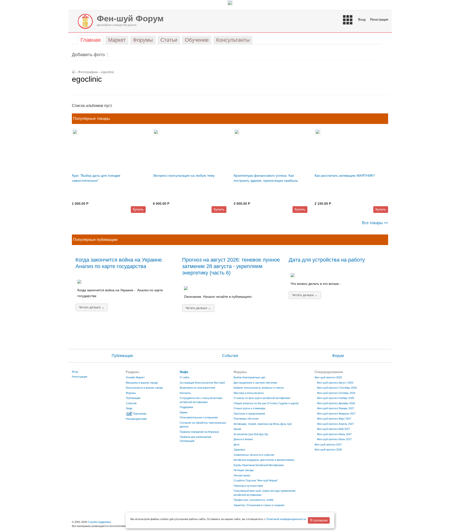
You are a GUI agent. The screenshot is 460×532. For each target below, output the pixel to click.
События (230, 356)
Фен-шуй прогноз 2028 (328, 449)
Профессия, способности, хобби (253, 499)
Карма (183, 412)
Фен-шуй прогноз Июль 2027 (334, 439)
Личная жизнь (242, 475)
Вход (362, 19)
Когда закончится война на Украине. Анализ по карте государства (119, 263)
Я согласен (319, 520)
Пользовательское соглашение (199, 417)
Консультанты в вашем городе (144, 387)
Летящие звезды (244, 470)
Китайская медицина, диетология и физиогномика (264, 459)
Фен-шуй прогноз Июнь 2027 (334, 434)
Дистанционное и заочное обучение (255, 382)
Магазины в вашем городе (142, 382)
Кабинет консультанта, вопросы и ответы (259, 387)
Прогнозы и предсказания (249, 413)
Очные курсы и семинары (249, 408)
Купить (138, 209)
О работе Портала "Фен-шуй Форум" (256, 480)
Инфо (184, 372)
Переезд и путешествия (248, 485)
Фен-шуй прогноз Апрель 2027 (335, 423)
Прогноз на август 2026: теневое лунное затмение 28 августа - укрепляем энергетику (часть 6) (231, 266)
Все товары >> (375, 223)
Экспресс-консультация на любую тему (184, 175)
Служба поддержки (99, 521)
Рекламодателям (136, 418)
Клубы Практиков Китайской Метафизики (259, 465)
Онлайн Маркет (135, 377)
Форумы (131, 393)
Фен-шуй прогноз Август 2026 (335, 382)
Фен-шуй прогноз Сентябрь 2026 (337, 387)
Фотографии (88, 72)
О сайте (185, 377)
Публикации (122, 356)
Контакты (185, 393)
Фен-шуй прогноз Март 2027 (334, 418)
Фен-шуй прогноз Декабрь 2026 (336, 403)
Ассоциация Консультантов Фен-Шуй (202, 382)
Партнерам (139, 413)
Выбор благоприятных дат (249, 377)
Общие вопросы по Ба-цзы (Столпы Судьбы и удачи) (266, 403)
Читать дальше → (91, 307)
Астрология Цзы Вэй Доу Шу (251, 434)
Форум (338, 356)
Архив (237, 428)
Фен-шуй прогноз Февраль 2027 (336, 413)
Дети (236, 444)
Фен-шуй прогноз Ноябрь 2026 (335, 398)
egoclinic (107, 72)
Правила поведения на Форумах (199, 431)
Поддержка (186, 407)
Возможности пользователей (197, 387)
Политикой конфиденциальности (286, 519)
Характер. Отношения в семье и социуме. (259, 505)
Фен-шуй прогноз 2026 (328, 377)
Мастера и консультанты (249, 393)
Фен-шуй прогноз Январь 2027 (335, 408)
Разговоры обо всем (246, 418)
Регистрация (379, 19)
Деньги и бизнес (243, 439)
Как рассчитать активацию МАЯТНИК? (345, 175)
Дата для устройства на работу (327, 260)
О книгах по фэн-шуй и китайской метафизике (262, 398)
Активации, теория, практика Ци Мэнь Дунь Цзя (263, 423)
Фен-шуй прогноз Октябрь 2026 (336, 393)
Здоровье (239, 449)
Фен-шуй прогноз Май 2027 (333, 428)
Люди (129, 408)
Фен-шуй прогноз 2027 (328, 444)
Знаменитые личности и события (254, 454)
